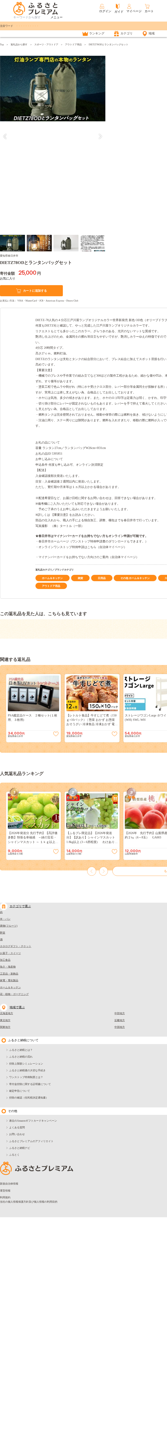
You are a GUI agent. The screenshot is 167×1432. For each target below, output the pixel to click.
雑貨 (80, 578)
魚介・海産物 (8, 966)
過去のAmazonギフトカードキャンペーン (33, 1120)
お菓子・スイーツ (10, 953)
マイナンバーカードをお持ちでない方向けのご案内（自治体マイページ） (88, 557)
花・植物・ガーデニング (14, 994)
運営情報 (5, 1190)
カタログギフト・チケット (15, 946)
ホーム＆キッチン (52, 578)
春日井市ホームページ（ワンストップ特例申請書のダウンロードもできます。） (93, 541)
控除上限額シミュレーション (26, 1063)
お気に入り (7, 278)
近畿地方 (119, 1020)
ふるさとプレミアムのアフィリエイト (31, 1141)
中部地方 (119, 1013)
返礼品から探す (19, 44)
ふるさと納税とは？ (21, 1049)
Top (2, 44)
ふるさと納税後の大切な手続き (27, 1070)
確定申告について (19, 1090)
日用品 (102, 578)
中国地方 (119, 1027)
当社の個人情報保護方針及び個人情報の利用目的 (28, 1201)
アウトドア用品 (73, 44)
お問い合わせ (17, 1134)
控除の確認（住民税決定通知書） (28, 1097)
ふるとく (14, 1154)
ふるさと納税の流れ (21, 1056)
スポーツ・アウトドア (46, 44)
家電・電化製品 (9, 980)
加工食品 (5, 959)
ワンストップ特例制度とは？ (26, 1077)
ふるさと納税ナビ (19, 1147)
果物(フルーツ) (8, 925)
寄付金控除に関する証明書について (30, 1084)
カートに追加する (35, 290)
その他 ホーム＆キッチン (135, 578)
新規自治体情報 (9, 1183)
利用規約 (5, 1197)
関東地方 (5, 1027)
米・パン (5, 919)
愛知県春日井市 (9, 255)
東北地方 (5, 1020)
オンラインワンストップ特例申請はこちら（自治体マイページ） (82, 547)
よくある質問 (17, 1127)
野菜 (2, 932)
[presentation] (5, 136)
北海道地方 (6, 1013)
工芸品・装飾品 (9, 973)
